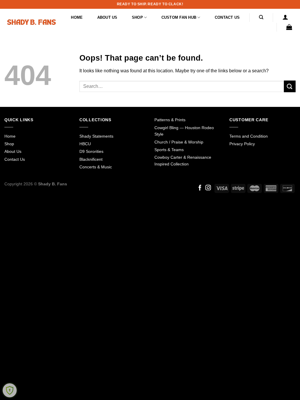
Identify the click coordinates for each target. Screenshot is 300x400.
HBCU (85, 143)
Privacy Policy (242, 143)
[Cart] (289, 27)
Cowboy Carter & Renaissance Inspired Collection (182, 160)
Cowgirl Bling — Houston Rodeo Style (184, 130)
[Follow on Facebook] (200, 188)
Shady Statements (96, 136)
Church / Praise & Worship (178, 142)
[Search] (261, 17)
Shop (137, 17)
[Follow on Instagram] (208, 188)
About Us (107, 17)
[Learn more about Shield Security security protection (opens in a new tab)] (9, 390)
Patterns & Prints (169, 119)
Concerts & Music (95, 167)
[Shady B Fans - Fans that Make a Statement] (31, 22)
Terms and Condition (248, 136)
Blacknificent (91, 159)
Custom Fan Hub (179, 17)
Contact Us (227, 17)
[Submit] (290, 86)
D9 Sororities (91, 151)
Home (77, 17)
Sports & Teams (169, 149)
